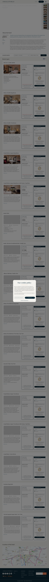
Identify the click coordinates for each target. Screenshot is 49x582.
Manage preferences (24, 300)
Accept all (30, 297)
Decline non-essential (19, 297)
